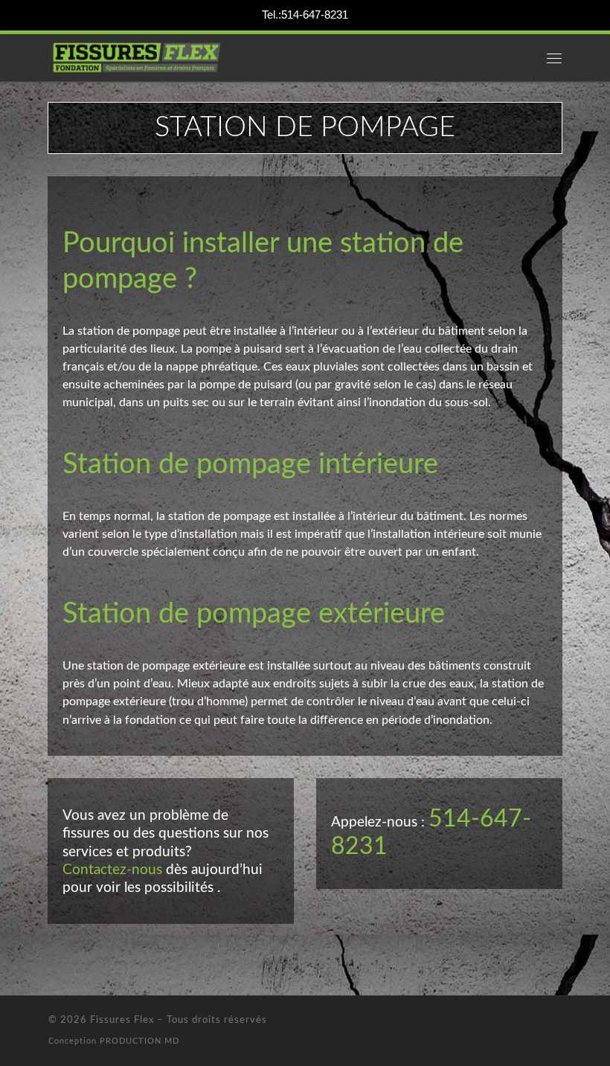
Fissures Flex (122, 1020)
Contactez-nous (112, 870)
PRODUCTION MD (139, 1041)
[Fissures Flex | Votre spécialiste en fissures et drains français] (136, 56)
